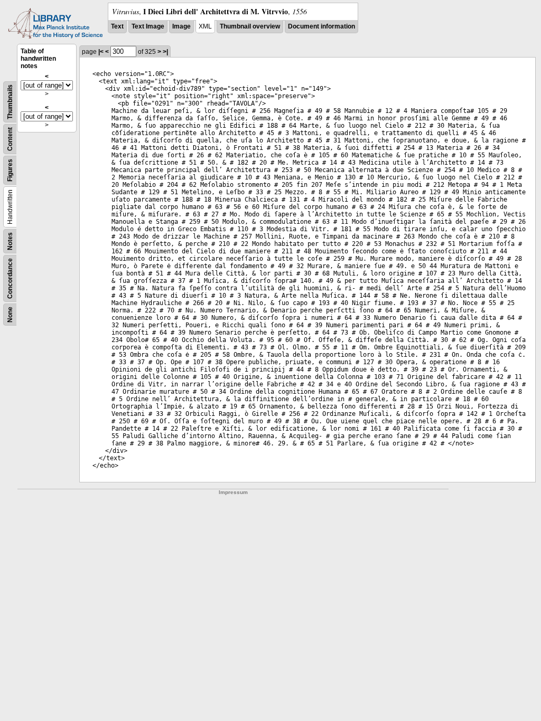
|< (101, 51)
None (10, 314)
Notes (10, 241)
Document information (321, 26)
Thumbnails (10, 101)
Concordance (10, 278)
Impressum (233, 492)
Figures (10, 170)
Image (181, 26)
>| (165, 51)
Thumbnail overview (250, 26)
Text (117, 26)
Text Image (148, 26)
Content (10, 139)
